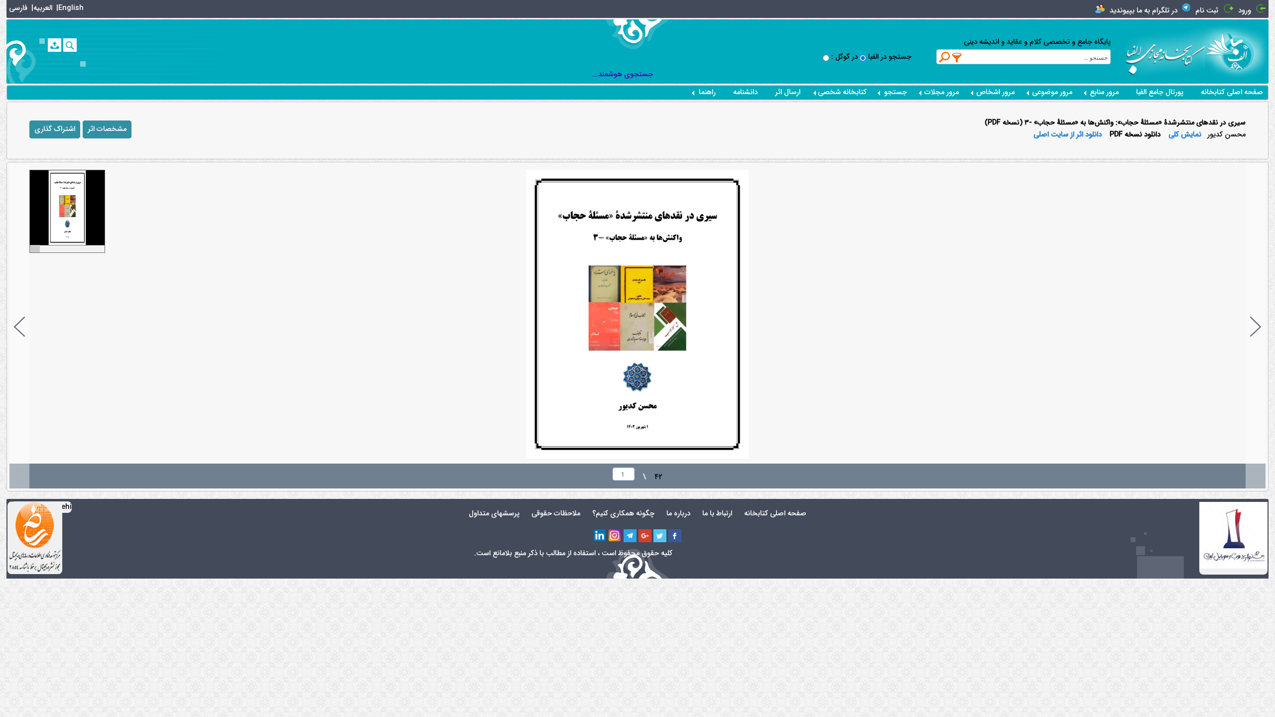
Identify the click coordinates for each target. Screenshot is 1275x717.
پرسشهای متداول (494, 513)
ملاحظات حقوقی (555, 513)
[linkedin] (600, 535)
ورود (1244, 10)
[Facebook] (674, 535)
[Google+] (644, 535)
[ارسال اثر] (54, 45)
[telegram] (630, 535)
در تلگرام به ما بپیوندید (1143, 10)
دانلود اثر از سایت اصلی (1067, 134)
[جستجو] (70, 45)
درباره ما (678, 513)
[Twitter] (659, 535)
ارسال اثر (787, 92)
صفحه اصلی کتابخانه (1232, 92)
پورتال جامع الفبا (1159, 92)
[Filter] (957, 57)
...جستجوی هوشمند (622, 74)
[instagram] (615, 535)
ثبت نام (1206, 10)
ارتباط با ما (717, 513)
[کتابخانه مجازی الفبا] (1237, 51)
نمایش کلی (1184, 134)
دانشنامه (745, 92)
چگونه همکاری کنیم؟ (623, 513)
